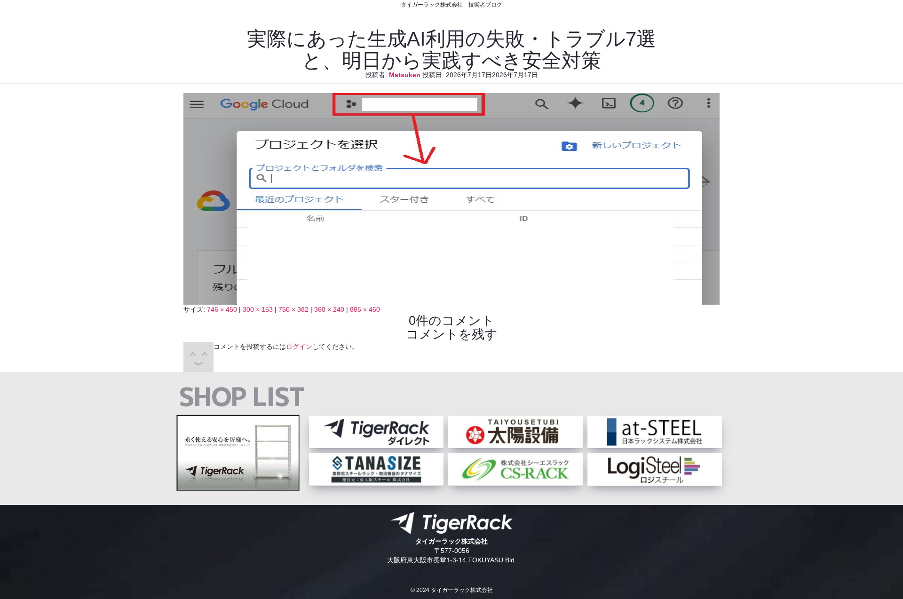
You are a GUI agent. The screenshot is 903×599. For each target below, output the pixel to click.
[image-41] (451, 300)
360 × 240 (329, 309)
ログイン (299, 346)
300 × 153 (258, 309)
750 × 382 (293, 309)
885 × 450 (365, 309)
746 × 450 (222, 309)
